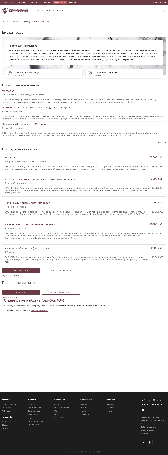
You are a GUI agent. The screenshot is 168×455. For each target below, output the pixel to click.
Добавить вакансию (148, 427)
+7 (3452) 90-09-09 (151, 399)
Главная (39, 10)
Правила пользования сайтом (152, 424)
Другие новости (34, 425)
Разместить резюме (61, 292)
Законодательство (35, 411)
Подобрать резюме (10, 297)
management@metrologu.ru (151, 404)
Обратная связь (147, 433)
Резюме (60, 10)
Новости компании (35, 421)
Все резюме (21, 292)
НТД (55, 411)
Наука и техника (34, 418)
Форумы (83, 404)
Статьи (56, 404)
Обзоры (5, 425)
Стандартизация (34, 408)
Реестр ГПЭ (58, 418)
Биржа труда (60, 3)
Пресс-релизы (7, 408)
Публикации (6, 411)
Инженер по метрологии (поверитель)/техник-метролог (37, 107)
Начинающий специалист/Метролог (24, 124)
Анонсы (5, 428)
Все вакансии (160, 142)
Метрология (32, 404)
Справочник (20, 3)
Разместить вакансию (61, 271)
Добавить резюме (147, 430)
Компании (33, 3)
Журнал (83, 408)
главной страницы (39, 310)
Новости (72, 3)
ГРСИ (56, 414)
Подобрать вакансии (10, 276)
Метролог (8, 90)
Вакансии (49, 10)
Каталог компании (9, 404)
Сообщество (7, 3)
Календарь (84, 414)
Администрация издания (150, 417)
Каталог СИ (46, 3)
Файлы (83, 411)
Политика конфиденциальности (153, 421)
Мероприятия (33, 414)
